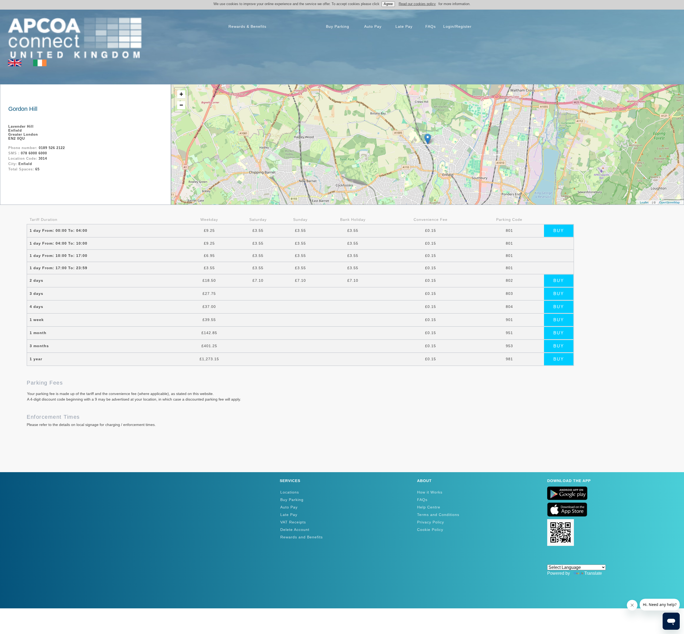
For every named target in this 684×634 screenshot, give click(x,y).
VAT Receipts (293, 522)
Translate (593, 573)
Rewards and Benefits (301, 537)
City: (13, 164)
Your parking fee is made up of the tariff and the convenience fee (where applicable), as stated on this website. (120, 394)
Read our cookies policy (417, 4)
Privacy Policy (430, 522)
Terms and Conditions (438, 514)
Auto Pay (289, 507)
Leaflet (644, 202)
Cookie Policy (430, 529)
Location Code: (23, 158)
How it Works (429, 492)
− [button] (181, 105)
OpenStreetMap (669, 202)
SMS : (14, 153)
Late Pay (288, 514)
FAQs (422, 500)
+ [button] (181, 94)
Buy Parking (292, 500)
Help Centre (428, 507)
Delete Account (294, 529)
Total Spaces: (21, 169)
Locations (289, 492)
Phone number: (23, 148)
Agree (388, 4)
